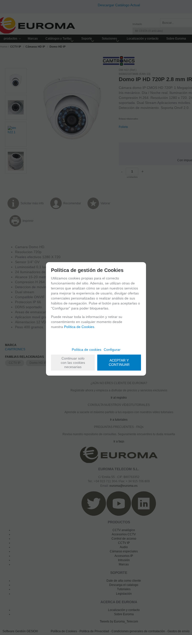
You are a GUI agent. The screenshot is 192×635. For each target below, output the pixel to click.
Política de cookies (86, 350)
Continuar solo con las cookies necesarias (73, 362)
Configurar (112, 350)
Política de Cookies (79, 327)
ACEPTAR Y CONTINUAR (119, 362)
